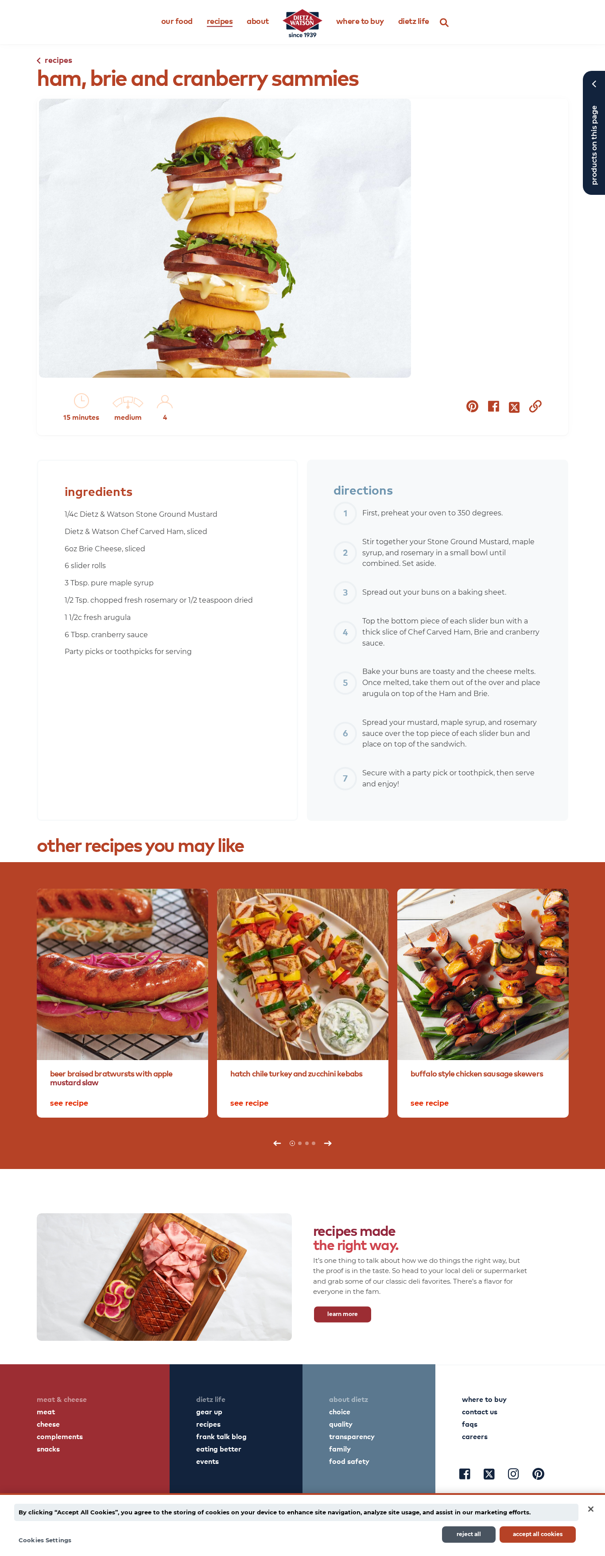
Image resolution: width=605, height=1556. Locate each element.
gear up (209, 1411)
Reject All (469, 1534)
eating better (218, 1448)
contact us (479, 1411)
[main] (302, 1524)
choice (339, 1411)
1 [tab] (292, 1143)
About (258, 20)
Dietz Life (413, 20)
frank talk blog (221, 1436)
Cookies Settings (45, 1539)
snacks (48, 1448)
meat (46, 1411)
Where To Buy (360, 20)
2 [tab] (300, 1143)
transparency (352, 1436)
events (207, 1461)
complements (60, 1436)
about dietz (348, 1399)
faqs (469, 1423)
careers (475, 1436)
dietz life (210, 1399)
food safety (349, 1461)
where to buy (484, 1399)
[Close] (591, 1509)
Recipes (220, 20)
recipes (208, 1423)
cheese (48, 1423)
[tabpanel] (122, 1003)
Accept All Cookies (537, 1534)
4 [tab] (313, 1143)
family (340, 1448)
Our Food (177, 20)
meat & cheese (62, 1399)
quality (341, 1423)
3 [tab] (307, 1143)
